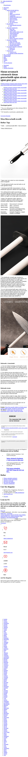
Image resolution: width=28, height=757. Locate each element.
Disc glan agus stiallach (15, 44)
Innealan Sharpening (14, 45)
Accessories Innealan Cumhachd (14, 46)
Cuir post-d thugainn (5, 116)
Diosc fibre (12, 37)
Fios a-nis (3, 510)
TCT (11, 26)
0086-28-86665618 (7, 1)
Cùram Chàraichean (5, 514)
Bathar (5, 9)
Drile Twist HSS (13, 19)
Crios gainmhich (13, 34)
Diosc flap (12, 29)
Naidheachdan (7, 56)
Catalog (5, 60)
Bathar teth (3, 513)
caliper (11, 13)
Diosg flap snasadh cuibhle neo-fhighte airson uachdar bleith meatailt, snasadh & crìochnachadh (14, 408)
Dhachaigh (6, 7)
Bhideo (5, 58)
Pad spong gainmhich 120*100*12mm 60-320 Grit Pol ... (15, 470)
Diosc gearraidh (13, 41)
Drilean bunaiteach (15, 516)
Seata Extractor (13, 18)
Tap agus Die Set (14, 22)
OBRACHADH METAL (13, 10)
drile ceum (12, 21)
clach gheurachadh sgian (12, 517)
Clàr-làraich (9, 513)
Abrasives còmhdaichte (12, 27)
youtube (5, 566)
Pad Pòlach (12, 49)
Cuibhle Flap (13, 30)
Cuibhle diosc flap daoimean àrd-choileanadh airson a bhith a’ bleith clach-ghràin (12, 410)
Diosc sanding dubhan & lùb (16, 32)
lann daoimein (10, 23)
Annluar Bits (13, 11)
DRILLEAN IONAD (15, 14)
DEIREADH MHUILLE (16, 17)
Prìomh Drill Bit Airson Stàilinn (18, 514)
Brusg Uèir (12, 48)
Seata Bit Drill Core (5, 516)
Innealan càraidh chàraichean (16, 53)
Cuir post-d (3, 523)
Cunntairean (12, 15)
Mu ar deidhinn (7, 54)
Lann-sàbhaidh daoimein (15, 25)
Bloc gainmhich (13, 36)
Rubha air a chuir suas (15, 42)
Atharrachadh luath (14, 33)
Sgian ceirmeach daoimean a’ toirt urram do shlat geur (15, 459)
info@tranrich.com (8, 494)
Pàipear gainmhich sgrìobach (16, 38)
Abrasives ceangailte (11, 40)
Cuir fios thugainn (8, 62)
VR (4, 61)
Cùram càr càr (10, 50)
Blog (5, 57)
